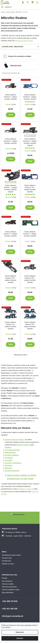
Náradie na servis (8, 564)
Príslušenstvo (6, 561)
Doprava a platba (8, 584)
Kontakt (4, 578)
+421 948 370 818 (9, 601)
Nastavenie (20, 632)
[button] (20, 56)
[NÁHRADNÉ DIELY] (11, 86)
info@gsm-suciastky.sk (25, 489)
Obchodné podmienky (9, 587)
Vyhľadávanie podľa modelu (11, 555)
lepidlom (8, 447)
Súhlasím (19, 638)
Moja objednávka (8, 592)
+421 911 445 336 (9, 609)
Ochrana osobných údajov (11, 589)
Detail (11, 115)
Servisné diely (7, 558)
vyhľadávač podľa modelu (24, 41)
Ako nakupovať (7, 581)
